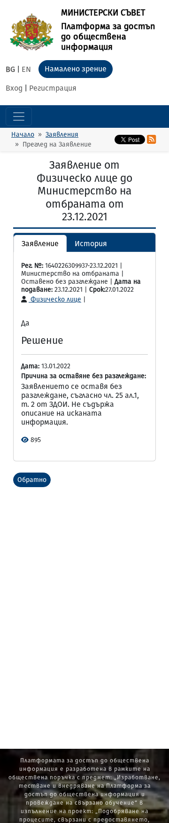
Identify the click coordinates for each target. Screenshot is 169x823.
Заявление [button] (40, 243)
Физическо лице (55, 299)
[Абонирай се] (151, 139)
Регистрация (53, 88)
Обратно (31, 480)
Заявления (62, 135)
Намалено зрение (76, 68)
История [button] (91, 243)
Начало (22, 135)
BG (10, 69)
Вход (14, 88)
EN (26, 69)
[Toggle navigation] (19, 116)
